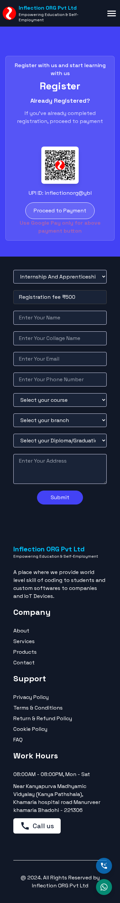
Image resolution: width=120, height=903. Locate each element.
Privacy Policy (31, 697)
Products (25, 651)
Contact (24, 662)
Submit (60, 497)
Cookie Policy (30, 729)
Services (24, 641)
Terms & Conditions (38, 707)
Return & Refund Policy (42, 718)
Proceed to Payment (60, 210)
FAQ (18, 739)
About (21, 630)
